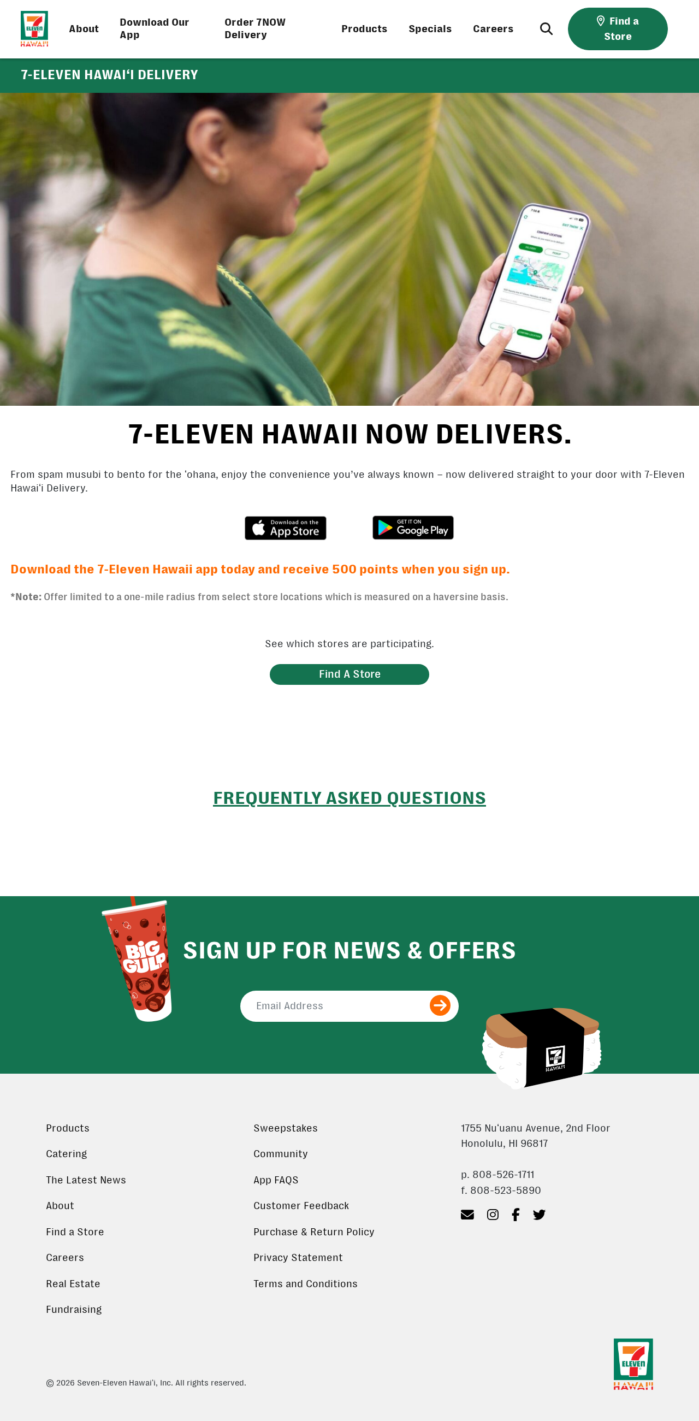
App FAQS (276, 1180)
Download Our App (154, 28)
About (84, 29)
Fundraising (74, 1310)
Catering (66, 1154)
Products (364, 29)
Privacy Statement (298, 1258)
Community (280, 1154)
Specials (430, 29)
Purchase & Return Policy (314, 1232)
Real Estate (73, 1284)
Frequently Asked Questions (349, 798)
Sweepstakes (285, 1128)
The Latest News (86, 1180)
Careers (493, 29)
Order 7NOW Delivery (255, 28)
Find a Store (75, 1232)
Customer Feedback (301, 1206)
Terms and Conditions (305, 1284)
